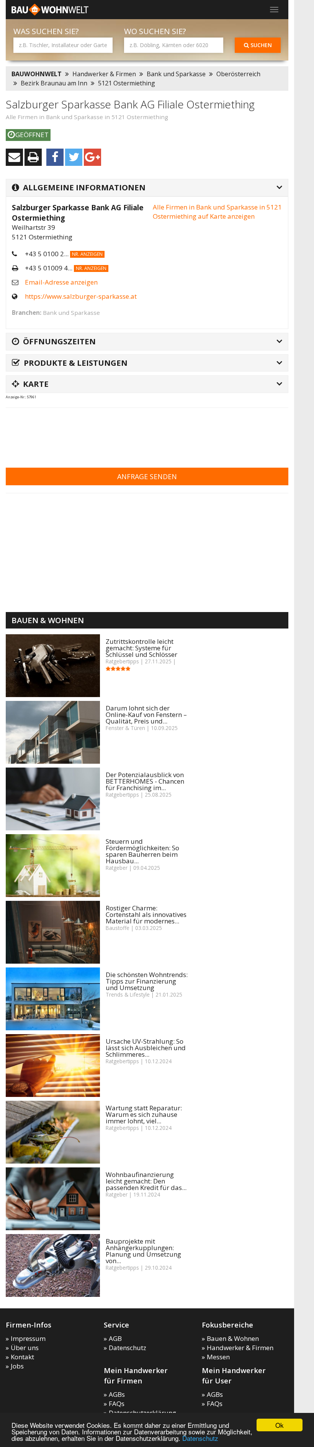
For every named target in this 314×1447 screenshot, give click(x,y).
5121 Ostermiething (126, 83)
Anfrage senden (147, 476)
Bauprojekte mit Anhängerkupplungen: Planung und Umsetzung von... (143, 1251)
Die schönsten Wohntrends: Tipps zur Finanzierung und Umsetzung (147, 981)
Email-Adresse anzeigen (61, 282)
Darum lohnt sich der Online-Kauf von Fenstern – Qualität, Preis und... (146, 714)
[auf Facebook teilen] (55, 157)
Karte (36, 383)
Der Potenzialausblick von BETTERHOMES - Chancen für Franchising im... (145, 781)
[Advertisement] (145, 433)
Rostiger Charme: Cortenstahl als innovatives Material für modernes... (146, 914)
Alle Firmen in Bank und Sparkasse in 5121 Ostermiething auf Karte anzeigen (217, 212)
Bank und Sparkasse (176, 74)
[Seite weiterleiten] (14, 157)
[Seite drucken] (33, 157)
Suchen (260, 45)
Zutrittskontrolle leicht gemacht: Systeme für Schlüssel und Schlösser (141, 648)
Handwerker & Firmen (104, 74)
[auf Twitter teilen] (73, 157)
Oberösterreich (238, 74)
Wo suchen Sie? (155, 31)
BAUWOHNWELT (36, 74)
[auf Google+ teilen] (92, 157)
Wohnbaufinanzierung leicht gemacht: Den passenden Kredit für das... (146, 1181)
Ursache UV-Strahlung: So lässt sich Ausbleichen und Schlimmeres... (146, 1048)
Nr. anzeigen (87, 254)
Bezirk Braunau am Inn (54, 83)
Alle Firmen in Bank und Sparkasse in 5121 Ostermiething (87, 117)
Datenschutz (200, 1438)
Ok (279, 1425)
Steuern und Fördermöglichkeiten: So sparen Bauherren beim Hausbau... (142, 851)
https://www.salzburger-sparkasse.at (81, 296)
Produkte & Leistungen (76, 362)
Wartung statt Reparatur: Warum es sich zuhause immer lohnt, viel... (144, 1114)
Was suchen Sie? (46, 31)
